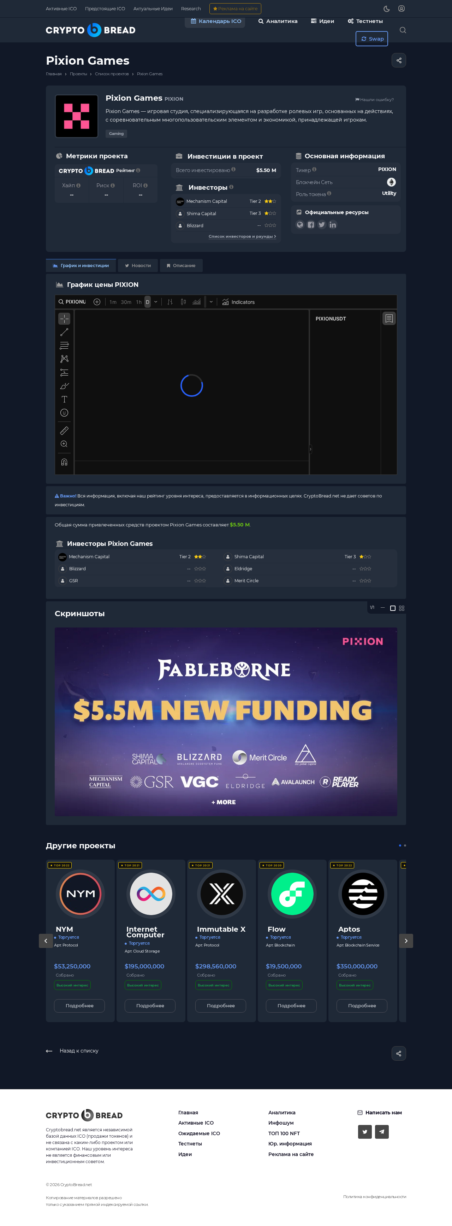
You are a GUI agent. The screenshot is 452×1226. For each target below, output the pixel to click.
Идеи (185, 1154)
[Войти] (401, 8)
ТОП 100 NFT (284, 1133)
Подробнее (80, 1005)
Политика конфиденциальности (374, 1196)
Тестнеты (190, 1144)
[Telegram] (382, 1132)
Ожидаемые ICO (199, 1133)
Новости (141, 265)
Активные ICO (196, 1123)
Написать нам (383, 1112)
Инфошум (281, 1123)
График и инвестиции (84, 265)
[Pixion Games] (226, 721)
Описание (184, 265)
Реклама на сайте (291, 1154)
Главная (188, 1112)
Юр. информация (290, 1144)
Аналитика (282, 1112)
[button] (400, 845)
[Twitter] (365, 1132)
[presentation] (46, 948)
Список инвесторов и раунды (241, 236)
